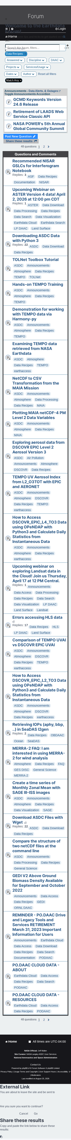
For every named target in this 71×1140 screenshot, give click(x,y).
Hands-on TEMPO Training (37, 284)
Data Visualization (48, 217)
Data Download (53, 205)
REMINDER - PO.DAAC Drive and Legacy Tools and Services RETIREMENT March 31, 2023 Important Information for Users (39, 925)
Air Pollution (35, 458)
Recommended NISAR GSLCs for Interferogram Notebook (35, 166)
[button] (44, 147)
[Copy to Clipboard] (1, 1137)
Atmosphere (22, 271)
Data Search (22, 217)
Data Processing (25, 211)
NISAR (44, 182)
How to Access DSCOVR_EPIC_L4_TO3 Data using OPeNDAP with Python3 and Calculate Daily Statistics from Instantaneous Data (39, 529)
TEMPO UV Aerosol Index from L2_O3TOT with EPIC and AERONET (36, 482)
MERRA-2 (21, 775)
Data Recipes (47, 176)
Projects (11, 67)
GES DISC (21, 770)
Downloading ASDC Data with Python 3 (36, 238)
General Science (44, 770)
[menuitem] (30, 1041)
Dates (10, 74)
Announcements (38, 265)
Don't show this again (16, 49)
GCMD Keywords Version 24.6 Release (37, 102)
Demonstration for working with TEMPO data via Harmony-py (38, 314)
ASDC (34, 246)
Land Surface (41, 228)
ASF (31, 176)
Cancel (23, 1113)
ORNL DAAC (23, 907)
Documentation (24, 182)
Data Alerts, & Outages (43, 90)
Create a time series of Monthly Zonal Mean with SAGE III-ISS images (36, 787)
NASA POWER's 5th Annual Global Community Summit (39, 126)
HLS (56, 627)
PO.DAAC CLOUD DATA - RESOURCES (35, 997)
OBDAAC (57, 735)
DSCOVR (20, 469)
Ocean (18, 741)
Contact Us (35, 1065)
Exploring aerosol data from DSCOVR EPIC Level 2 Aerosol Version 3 (38, 447)
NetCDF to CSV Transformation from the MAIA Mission (35, 383)
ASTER (33, 205)
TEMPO (19, 277)
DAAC (55, 60)
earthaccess (22, 371)
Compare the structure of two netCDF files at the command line (36, 846)
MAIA (41, 405)
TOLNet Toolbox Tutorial (35, 259)
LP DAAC (20, 228)
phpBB (25, 1068)
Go (36, 1113)
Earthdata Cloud (25, 222)
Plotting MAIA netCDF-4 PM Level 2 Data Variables (39, 415)
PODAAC (45, 957)
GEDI (41, 902)
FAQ (61, 764)
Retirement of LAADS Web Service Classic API (38, 114)
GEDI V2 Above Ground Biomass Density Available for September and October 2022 (38, 883)
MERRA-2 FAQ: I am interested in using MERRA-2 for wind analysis (38, 753)
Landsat (42, 610)
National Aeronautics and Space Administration (35, 1058)
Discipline (35, 60)
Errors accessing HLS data (37, 617)
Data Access (22, 592)
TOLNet (34, 277)
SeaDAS (33, 741)
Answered (13, 60)
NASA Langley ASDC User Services (42, 1054)
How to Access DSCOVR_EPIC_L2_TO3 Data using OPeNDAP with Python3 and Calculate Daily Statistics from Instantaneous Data (39, 687)
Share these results (19, 141)
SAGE (47, 810)
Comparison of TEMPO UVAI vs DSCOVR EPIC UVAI (39, 642)
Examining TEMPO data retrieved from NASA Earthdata (34, 348)
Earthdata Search (53, 222)
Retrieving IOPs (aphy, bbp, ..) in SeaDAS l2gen (38, 727)
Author (27, 74)
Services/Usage (36, 67)
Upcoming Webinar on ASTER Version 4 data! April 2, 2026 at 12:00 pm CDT (38, 194)
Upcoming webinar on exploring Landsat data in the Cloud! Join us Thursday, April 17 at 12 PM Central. (39, 573)
